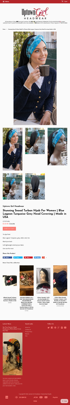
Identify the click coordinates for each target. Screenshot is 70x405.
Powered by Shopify (46, 394)
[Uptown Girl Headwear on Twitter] (49, 328)
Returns (27, 334)
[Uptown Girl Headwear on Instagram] (62, 328)
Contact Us (28, 329)
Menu (7, 1)
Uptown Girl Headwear (34, 394)
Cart (65, 1)
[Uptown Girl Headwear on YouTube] (65, 328)
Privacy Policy (28, 331)
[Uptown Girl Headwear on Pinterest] (55, 328)
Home (4, 29)
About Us (27, 327)
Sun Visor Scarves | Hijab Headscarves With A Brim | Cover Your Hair (12, 329)
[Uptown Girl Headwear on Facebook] (52, 328)
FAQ (26, 336)
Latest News (7, 324)
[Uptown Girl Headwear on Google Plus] (59, 328)
